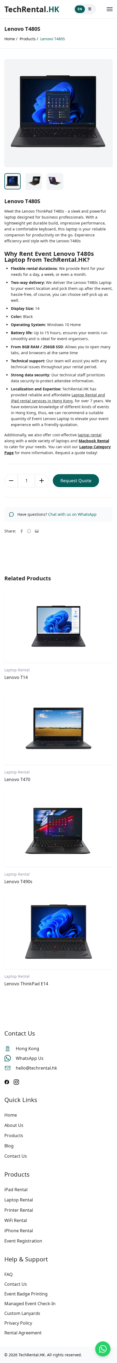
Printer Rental (18, 1210)
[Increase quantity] (41, 480)
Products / (29, 38)
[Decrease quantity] (11, 480)
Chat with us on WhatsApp (72, 514)
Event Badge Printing (26, 1294)
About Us (13, 1125)
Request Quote (75, 481)
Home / (10, 38)
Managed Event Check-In (30, 1304)
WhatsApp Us (30, 1058)
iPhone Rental (18, 1231)
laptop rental (89, 434)
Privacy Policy (18, 1323)
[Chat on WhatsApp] (102, 1349)
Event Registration (23, 1241)
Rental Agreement (23, 1333)
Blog (9, 1146)
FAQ (8, 1274)
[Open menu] (110, 9)
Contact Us (15, 1156)
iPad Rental (15, 1190)
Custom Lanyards (22, 1313)
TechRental (31, 9)
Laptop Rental (18, 1200)
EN (80, 9)
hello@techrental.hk (36, 1068)
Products (13, 1135)
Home (10, 1115)
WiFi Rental (15, 1220)
